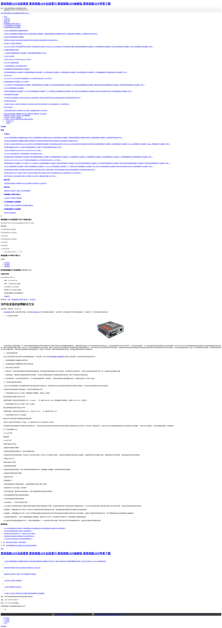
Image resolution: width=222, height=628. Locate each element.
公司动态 (7, 117)
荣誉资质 (19, 119)
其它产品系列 (8, 107)
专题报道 (19, 117)
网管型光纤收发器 (34, 40)
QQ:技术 (6, 618)
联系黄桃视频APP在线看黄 (12, 27)
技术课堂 (13, 115)
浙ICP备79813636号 (100, 614)
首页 (5, 16)
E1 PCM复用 (8, 85)
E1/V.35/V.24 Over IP (10, 78)
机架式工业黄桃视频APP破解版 (33, 34)
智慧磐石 (19, 113)
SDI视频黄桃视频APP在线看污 (33, 72)
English (3, 126)
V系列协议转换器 (44, 97)
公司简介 (7, 119)
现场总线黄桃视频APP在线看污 (84, 46)
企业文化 (13, 119)
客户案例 (24, 119)
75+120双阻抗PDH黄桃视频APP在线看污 (58, 91)
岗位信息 (19, 587)
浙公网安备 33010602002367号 (64, 614)
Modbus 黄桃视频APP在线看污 (139, 46)
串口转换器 (4, 235)
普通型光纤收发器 (9, 40)
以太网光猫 (22, 104)
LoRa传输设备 (19, 66)
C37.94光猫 (61, 104)
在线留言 (7, 296)
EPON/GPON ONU (21, 59)
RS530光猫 (30, 104)
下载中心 (19, 115)
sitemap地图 (117, 614)
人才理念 (7, 587)
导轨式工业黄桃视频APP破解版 (13, 34)
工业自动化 (43, 113)
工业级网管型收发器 (87, 34)
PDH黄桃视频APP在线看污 (9, 239)
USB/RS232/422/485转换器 (54, 46)
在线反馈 (13, 212)
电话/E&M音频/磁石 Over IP (25, 78)
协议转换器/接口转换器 (11, 94)
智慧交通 (7, 113)
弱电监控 (36, 113)
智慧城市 (13, 113)
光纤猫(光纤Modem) (10, 101)
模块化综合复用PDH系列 (103, 91)
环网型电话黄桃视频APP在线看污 (130, 85)
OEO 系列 (26, 110)
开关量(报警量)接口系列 (11, 50)
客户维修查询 (26, 115)
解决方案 (7, 20)
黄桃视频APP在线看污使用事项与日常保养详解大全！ (19, 536)
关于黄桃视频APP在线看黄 (12, 25)
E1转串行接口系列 (24, 97)
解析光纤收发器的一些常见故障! (16, 542)
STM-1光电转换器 (52, 104)
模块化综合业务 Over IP (41, 78)
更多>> (96, 34)
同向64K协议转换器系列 (57, 97)
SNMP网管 (19, 110)
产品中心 (7, 18)
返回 (2, 548)
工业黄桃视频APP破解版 (8, 229)
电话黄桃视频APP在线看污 (9, 232)
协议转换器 (4, 245)
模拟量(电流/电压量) (25, 46)
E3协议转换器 (34, 97)
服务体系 (7, 115)
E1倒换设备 (33, 110)
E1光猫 (6, 104)
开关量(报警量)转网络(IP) (34, 53)
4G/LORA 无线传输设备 (11, 62)
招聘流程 (13, 587)
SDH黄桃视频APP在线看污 (119, 91)
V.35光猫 (16, 104)
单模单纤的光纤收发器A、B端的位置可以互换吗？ (20, 533)
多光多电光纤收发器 (22, 40)
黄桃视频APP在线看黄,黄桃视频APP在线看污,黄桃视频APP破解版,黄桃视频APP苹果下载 (56, 3)
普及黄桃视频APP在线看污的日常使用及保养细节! (21, 545)
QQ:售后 (6, 621)
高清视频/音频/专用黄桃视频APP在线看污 (17, 69)
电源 (38, 110)
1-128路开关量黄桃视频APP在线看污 (15, 53)
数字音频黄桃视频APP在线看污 (13, 72)
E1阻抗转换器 (8, 110)
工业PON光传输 (9, 56)
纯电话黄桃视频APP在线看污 (41, 85)
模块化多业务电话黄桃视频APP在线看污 (106, 85)
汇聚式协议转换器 (70, 97)
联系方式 (9, 121)
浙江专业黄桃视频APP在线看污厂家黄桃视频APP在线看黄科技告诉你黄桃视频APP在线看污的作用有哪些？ (35, 528)
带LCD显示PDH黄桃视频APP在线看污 (83, 91)
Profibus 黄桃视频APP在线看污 (120, 46)
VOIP (41, 110)
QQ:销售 (6, 619)
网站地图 (110, 614)
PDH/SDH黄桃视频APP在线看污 (14, 88)
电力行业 (24, 113)
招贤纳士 (30, 119)
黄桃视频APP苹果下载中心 (12, 23)
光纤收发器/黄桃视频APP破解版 (14, 37)
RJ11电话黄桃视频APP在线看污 (21, 85)
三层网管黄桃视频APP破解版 (52, 34)
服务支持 (7, 22)
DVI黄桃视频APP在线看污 (68, 72)
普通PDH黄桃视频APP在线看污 (14, 91)
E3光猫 (11, 104)
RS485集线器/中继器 (68, 46)
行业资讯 (13, 117)
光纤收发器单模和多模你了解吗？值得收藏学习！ (18, 531)
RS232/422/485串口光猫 (11, 46)
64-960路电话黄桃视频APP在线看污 (83, 85)
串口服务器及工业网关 (38, 46)
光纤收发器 (4, 242)
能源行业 (30, 113)
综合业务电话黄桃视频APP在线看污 (61, 85)
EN (27, 10)
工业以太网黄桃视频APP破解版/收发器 (16, 30)
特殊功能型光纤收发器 (47, 40)
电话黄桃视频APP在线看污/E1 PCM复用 (16, 81)
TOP (5, 623)
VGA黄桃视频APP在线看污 (51, 72)
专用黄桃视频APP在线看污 (114, 72)
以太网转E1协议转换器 (11, 97)
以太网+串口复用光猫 (40, 104)
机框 (14, 110)
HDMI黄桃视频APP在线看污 (85, 72)
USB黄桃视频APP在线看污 (102, 46)
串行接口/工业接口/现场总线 (13, 43)
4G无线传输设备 (9, 66)
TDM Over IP (8, 75)
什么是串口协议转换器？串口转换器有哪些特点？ (18, 538)
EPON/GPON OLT (9, 59)
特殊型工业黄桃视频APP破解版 (71, 34)
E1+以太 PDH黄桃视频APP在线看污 (35, 91)
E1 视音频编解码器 (100, 72)
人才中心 (7, 583)
